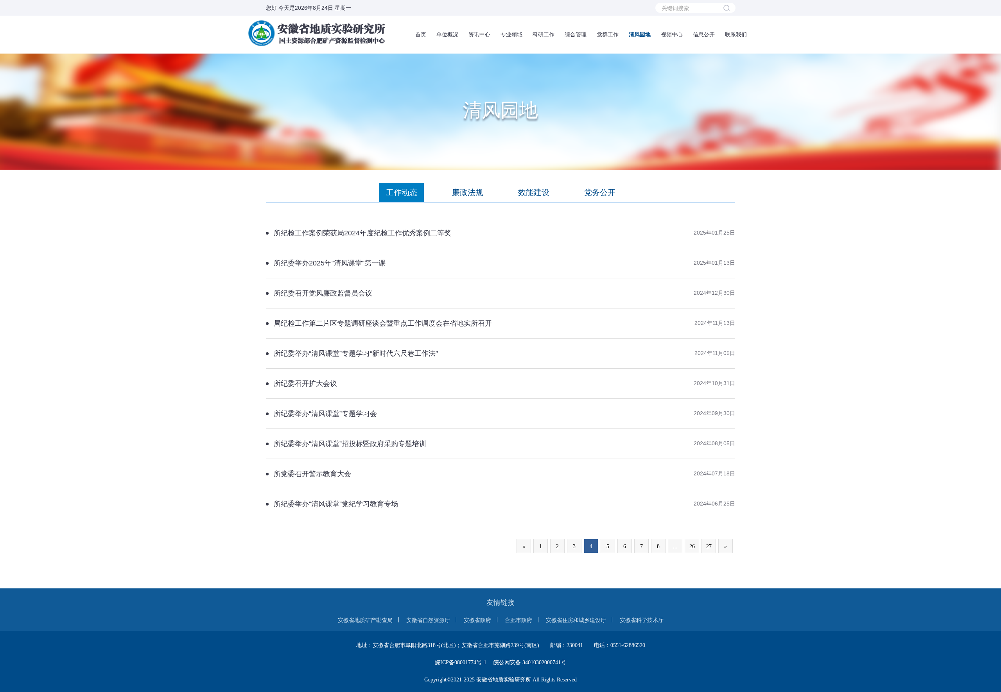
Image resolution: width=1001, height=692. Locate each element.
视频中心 (672, 34)
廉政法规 (467, 192)
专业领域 (511, 34)
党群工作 (608, 34)
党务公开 (599, 192)
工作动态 (401, 192)
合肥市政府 (518, 619)
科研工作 (543, 34)
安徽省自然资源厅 (428, 619)
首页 (420, 34)
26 (692, 546)
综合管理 (576, 34)
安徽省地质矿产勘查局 (365, 619)
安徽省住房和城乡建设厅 (576, 619)
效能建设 (533, 192)
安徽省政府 (477, 619)
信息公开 (704, 34)
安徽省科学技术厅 (642, 619)
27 (709, 546)
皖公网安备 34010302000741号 (529, 662)
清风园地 (640, 34)
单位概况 (447, 34)
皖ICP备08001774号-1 (460, 662)
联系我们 (736, 34)
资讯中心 (479, 34)
